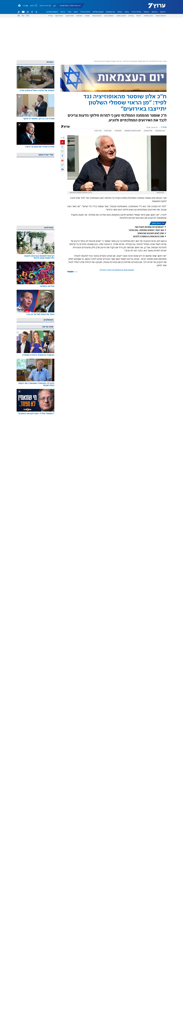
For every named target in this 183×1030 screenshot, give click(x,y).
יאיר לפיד (97, 131)
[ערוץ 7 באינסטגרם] (28, 12)
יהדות (63, 12)
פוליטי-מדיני (136, 12)
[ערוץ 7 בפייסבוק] (32, 12)
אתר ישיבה (70, 16)
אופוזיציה (118, 131)
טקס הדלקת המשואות (133, 131)
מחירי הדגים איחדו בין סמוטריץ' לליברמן (148, 236)
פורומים (79, 16)
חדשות (163, 12)
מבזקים (154, 12)
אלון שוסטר (148, 131)
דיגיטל (138, 16)
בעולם (119, 12)
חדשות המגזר (160, 16)
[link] (35, 91)
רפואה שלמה (121, 16)
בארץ (127, 12)
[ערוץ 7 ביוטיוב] (23, 12)
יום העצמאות (160, 131)
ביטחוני (146, 12)
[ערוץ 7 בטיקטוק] (19, 12)
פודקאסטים (110, 12)
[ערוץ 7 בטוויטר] (36, 12)
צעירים (131, 16)
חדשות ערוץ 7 (155, 7)
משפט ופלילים (98, 12)
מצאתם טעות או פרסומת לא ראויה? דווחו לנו (117, 270)
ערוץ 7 (165, 61)
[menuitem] (163, 12)
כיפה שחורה (148, 16)
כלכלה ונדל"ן (85, 12)
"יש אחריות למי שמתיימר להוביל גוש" (149, 227)
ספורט (87, 16)
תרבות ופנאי (96, 16)
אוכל (69, 12)
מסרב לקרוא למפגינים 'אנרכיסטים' (150, 233)
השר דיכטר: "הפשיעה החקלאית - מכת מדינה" (146, 230)
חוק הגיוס (108, 131)
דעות (76, 12)
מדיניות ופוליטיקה (155, 61)
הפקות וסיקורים (52, 12)
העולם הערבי (109, 16)
